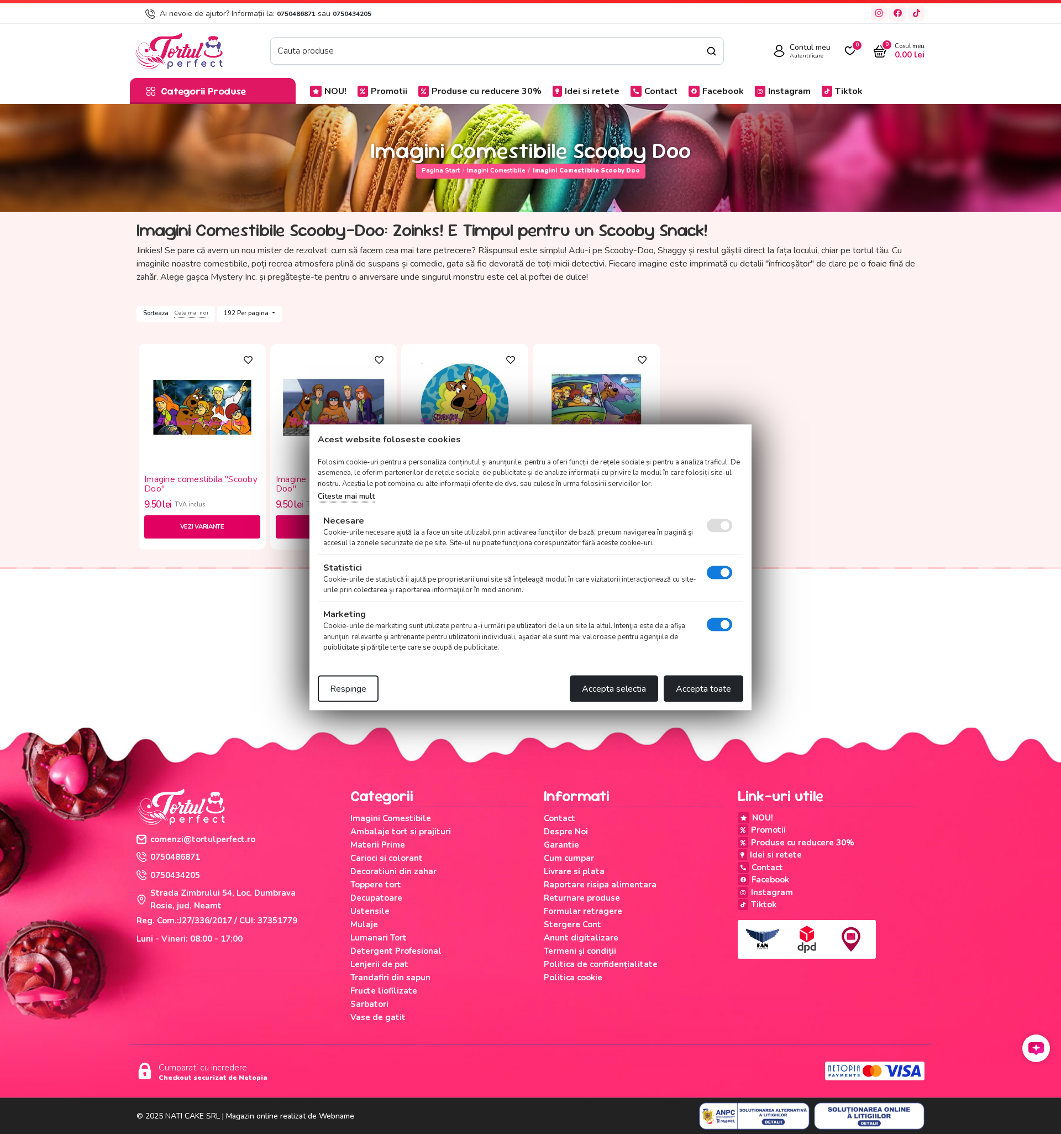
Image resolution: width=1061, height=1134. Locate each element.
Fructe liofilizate (383, 990)
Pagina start (441, 170)
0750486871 (296, 13)
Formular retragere (583, 911)
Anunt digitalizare (581, 937)
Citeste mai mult (346, 496)
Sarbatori (369, 1004)
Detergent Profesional (396, 951)
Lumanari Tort (378, 937)
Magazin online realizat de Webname (290, 1116)
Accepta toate (703, 688)
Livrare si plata (574, 871)
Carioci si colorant (386, 858)
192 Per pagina (247, 313)
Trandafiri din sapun (390, 977)
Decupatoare (376, 897)
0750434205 (352, 13)
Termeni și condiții (580, 951)
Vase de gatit (378, 1017)
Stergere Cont (572, 924)
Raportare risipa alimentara (600, 884)
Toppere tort (375, 884)
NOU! (335, 91)
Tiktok (849, 91)
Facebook (723, 91)
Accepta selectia (614, 688)
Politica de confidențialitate (601, 964)
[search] (711, 51)
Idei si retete (592, 91)
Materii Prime (377, 844)
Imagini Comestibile (496, 170)
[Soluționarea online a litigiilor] (869, 1116)
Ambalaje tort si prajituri (400, 831)
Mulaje (364, 924)
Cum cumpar (569, 858)
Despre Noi (566, 831)
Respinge (348, 688)
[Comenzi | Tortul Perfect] (178, 50)
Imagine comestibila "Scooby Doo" (201, 484)
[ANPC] (754, 1116)
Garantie (561, 844)
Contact (660, 91)
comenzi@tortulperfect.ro (202, 839)
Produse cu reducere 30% (487, 91)
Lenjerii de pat (379, 964)
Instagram (789, 91)
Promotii (389, 91)
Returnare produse (582, 897)
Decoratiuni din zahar (393, 871)
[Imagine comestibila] (202, 406)
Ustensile (370, 911)
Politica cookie (573, 977)
